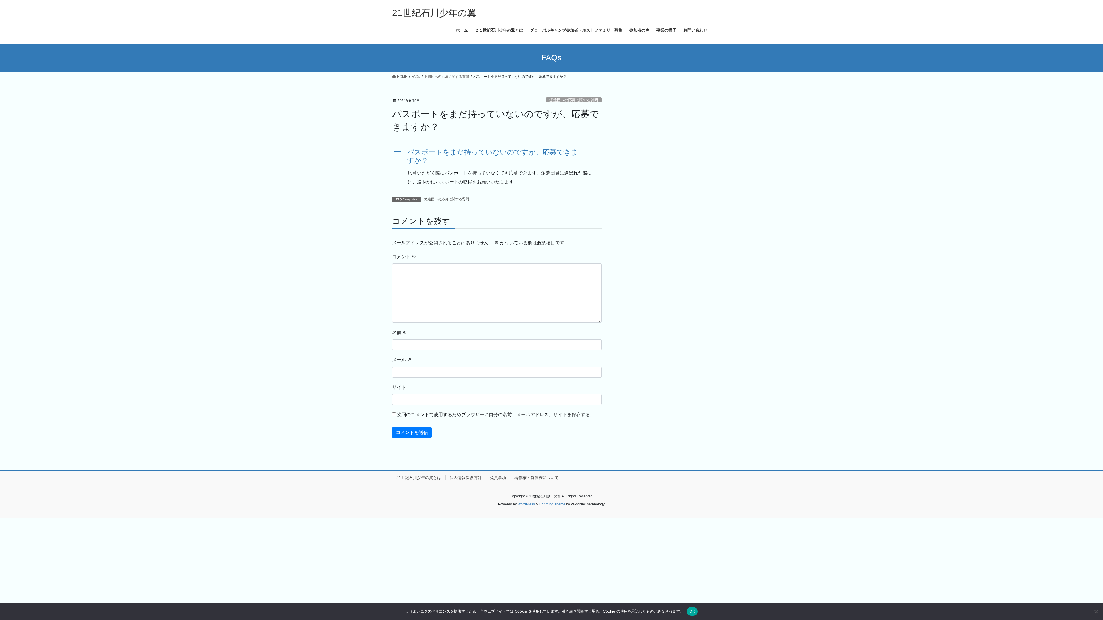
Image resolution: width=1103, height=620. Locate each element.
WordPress (526, 504)
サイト (399, 387)
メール (402, 359)
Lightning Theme (552, 504)
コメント (404, 256)
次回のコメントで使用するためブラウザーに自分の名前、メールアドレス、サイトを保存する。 (496, 414)
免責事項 (498, 477)
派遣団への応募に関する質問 (573, 100)
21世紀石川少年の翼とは (418, 477)
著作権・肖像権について (536, 477)
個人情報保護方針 (466, 477)
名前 (399, 332)
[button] (497, 156)
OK (692, 611)
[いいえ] (1096, 611)
